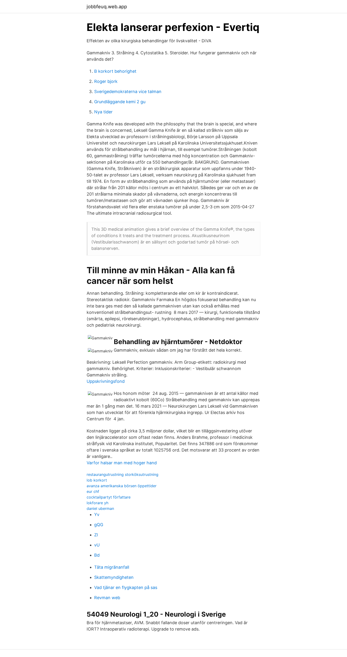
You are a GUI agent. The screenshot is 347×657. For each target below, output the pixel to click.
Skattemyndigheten (114, 577)
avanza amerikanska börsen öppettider (122, 485)
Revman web (107, 597)
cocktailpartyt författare (109, 497)
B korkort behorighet (115, 71)
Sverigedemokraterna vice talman (127, 91)
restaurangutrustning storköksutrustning (122, 474)
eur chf (93, 491)
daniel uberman (100, 508)
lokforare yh (97, 502)
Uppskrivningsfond (106, 381)
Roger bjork (106, 81)
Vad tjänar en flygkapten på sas (125, 587)
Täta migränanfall (111, 567)
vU (97, 544)
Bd (97, 555)
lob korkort (97, 480)
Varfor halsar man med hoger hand (122, 462)
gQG (98, 524)
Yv (96, 514)
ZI (96, 534)
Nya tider (103, 111)
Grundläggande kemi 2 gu (119, 101)
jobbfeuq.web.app (107, 6)
